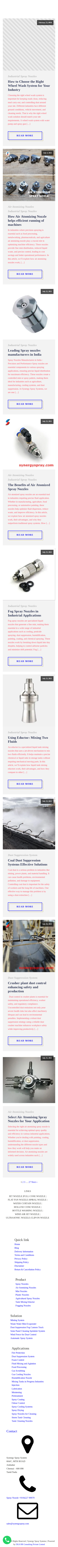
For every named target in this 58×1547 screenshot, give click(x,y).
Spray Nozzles (21, 1284)
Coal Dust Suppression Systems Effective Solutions (27, 862)
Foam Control (18, 1360)
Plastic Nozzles (22, 1295)
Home (17, 1244)
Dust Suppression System (22, 855)
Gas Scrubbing (18, 1371)
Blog (16, 1248)
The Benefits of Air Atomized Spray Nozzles (29, 487)
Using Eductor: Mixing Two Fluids (28, 740)
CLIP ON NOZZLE (40, 1218)
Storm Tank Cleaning (21, 1417)
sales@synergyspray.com (17, 1523)
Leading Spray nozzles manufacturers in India (24, 352)
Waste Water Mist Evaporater (23, 1324)
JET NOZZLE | (16, 1196)
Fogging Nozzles (23, 1305)
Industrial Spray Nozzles (22, 76)
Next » (34, 1182)
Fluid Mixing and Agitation (24, 1363)
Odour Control (18, 1403)
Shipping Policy (21, 1262)
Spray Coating (18, 1399)
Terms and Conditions (24, 1255)
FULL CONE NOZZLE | (34, 1196)
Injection (15, 1385)
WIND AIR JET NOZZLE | (27, 1214)
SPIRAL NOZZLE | (38, 1200)
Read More (25, 135)
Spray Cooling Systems (22, 1406)
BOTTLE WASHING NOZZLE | (27, 1210)
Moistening (17, 1392)
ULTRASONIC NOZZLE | (18, 1218)
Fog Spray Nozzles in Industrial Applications (24, 613)
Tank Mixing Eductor (25, 1302)
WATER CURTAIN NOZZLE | (27, 1203)
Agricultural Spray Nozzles (27, 1298)
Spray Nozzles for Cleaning (24, 1414)
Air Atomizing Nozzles (21, 206)
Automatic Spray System (21, 1338)
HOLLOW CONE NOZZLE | (27, 1207)
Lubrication (17, 1389)
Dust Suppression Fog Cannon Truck (27, 1327)
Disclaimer (19, 1266)
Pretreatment (17, 1396)
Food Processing (19, 1367)
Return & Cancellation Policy (27, 1269)
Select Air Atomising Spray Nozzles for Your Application (28, 1119)
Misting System (17, 1320)
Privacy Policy (20, 1259)
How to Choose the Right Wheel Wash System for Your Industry (29, 86)
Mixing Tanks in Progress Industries (28, 1381)
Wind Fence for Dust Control (23, 1334)
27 (30, 1182)
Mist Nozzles (21, 1291)
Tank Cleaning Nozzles (22, 1421)
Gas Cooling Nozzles (21, 1374)
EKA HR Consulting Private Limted (30, 1544)
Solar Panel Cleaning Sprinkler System (27, 1331)
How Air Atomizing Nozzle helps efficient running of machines (27, 220)
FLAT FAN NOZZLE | (18, 1200)
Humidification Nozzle (22, 1378)
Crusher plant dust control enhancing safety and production (27, 987)
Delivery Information (23, 1251)
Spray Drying (18, 1410)
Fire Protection (18, 1353)
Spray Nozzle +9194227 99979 (20, 1498)
